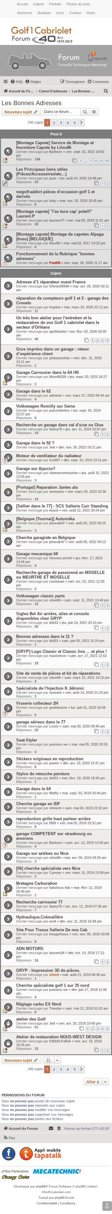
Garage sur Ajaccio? (35, 468)
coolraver (56, 581)
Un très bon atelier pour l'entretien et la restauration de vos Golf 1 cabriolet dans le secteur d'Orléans (57, 323)
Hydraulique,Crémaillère (39, 917)
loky (52, 201)
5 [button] (74, 122)
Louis (53, 726)
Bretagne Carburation (36, 883)
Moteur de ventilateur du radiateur (49, 455)
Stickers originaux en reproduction (49, 758)
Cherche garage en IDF (38, 803)
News (90, 13)
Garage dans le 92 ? (35, 443)
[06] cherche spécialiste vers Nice (48, 868)
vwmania (56, 491)
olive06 (55, 600)
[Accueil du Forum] (56, 61)
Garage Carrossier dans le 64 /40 (47, 372)
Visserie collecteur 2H (37, 703)
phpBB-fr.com (64, 1197)
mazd (53, 510)
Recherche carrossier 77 (39, 902)
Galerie (38, 4)
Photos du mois (78, 4)
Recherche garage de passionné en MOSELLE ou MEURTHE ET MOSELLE (60, 575)
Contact (75, 13)
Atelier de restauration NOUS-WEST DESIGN (58, 1037)
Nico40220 (57, 377)
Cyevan (55, 872)
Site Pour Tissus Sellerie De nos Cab (51, 930)
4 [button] (68, 122)
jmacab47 (57, 523)
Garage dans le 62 (33, 391)
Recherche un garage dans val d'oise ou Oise (59, 425)
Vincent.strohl (60, 558)
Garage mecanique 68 (37, 553)
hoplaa (54, 307)
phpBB (41, 1186)
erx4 (52, 921)
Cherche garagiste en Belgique (45, 537)
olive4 (54, 975)
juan (52, 178)
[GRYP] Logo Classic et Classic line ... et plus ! (61, 651)
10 (106, 161)
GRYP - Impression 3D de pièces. (48, 970)
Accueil (22, 4)
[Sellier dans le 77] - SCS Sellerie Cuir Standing (62, 506)
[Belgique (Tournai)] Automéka (45, 518)
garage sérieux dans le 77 (40, 722)
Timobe (55, 1008)
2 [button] (54, 122)
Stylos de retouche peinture (42, 773)
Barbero (55, 152)
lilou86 (54, 243)
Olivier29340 (59, 286)
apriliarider (58, 331)
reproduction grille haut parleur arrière (53, 818)
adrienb (55, 395)
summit (55, 692)
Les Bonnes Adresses (32, 103)
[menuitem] (16, 82)
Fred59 (54, 263)
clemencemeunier (63, 473)
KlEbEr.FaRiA (60, 1041)
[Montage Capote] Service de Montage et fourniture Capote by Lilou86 (55, 145)
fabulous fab (59, 887)
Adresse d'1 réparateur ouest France (51, 282)
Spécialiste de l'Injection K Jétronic (50, 688)
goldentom (58, 707)
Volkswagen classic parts (40, 596)
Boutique (44, 13)
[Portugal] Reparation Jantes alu (47, 487)
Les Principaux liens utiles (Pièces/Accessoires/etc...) (42, 171)
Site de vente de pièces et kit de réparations (58, 673)
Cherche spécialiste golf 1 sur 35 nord (52, 985)
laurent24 (56, 953)
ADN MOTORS (30, 948)
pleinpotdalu (59, 358)
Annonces (24, 13)
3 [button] (61, 122)
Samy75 (55, 429)
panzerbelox (59, 410)
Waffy (53, 793)
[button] (81, 122)
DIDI (52, 823)
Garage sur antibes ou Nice (42, 853)
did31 (53, 622)
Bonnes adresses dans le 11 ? (44, 636)
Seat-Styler (26, 740)
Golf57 (54, 460)
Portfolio (55, 4)
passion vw (58, 744)
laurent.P (56, 220)
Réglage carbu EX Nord (38, 1004)
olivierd (55, 808)
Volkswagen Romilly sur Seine (45, 406)
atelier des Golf (30, 1019)
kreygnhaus (58, 934)
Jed (52, 447)
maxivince (57, 656)
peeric (54, 763)
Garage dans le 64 (33, 788)
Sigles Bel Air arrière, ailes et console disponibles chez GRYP (52, 616)
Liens (60, 13)
